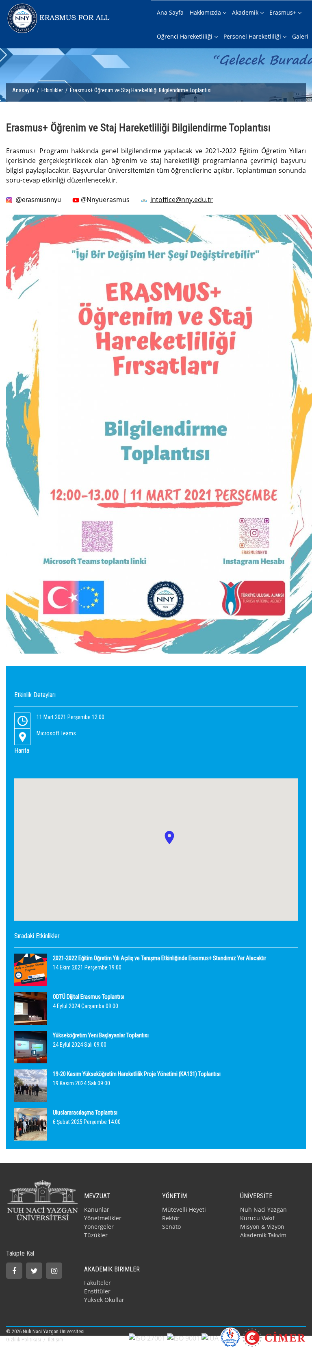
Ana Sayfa (170, 12)
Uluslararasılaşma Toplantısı (85, 1112)
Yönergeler (99, 1226)
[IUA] (210, 1337)
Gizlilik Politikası (24, 1339)
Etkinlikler (52, 90)
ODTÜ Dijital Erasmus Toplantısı (88, 996)
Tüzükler (96, 1235)
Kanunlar (96, 1209)
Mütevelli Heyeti (184, 1209)
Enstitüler (97, 1291)
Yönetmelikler (102, 1218)
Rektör (171, 1218)
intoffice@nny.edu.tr (181, 199)
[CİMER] (274, 1336)
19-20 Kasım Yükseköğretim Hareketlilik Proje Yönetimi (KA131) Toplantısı (137, 1074)
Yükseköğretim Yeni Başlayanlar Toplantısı (101, 1035)
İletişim (55, 1339)
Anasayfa (23, 90)
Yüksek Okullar (104, 1300)
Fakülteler (97, 1282)
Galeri (300, 36)
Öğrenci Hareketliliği (184, 36)
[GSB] (230, 1336)
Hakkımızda (205, 12)
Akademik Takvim (263, 1235)
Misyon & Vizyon (262, 1226)
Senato (171, 1226)
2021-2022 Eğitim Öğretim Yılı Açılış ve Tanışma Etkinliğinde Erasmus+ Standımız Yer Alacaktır (159, 958)
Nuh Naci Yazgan (263, 1209)
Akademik (245, 12)
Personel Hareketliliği (252, 36)
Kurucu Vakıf (257, 1218)
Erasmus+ (282, 12)
